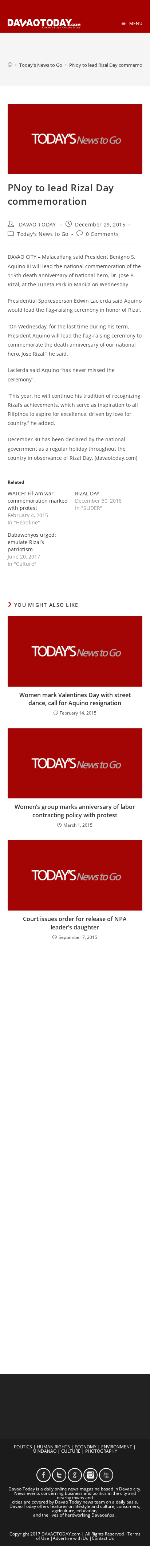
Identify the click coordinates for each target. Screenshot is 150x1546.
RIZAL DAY (87, 493)
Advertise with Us (70, 1538)
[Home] (10, 65)
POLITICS (23, 1447)
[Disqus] (75, 1041)
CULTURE (70, 1451)
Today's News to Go (42, 233)
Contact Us (103, 1538)
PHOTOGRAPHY (101, 1451)
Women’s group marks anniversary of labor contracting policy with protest (75, 811)
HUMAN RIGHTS (53, 1447)
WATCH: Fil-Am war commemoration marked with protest (38, 500)
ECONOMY (85, 1447)
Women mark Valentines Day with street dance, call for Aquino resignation (75, 699)
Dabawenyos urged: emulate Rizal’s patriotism (32, 542)
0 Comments (102, 233)
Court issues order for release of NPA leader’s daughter (75, 923)
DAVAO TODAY (37, 224)
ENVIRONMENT (116, 1447)
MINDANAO (44, 1451)
